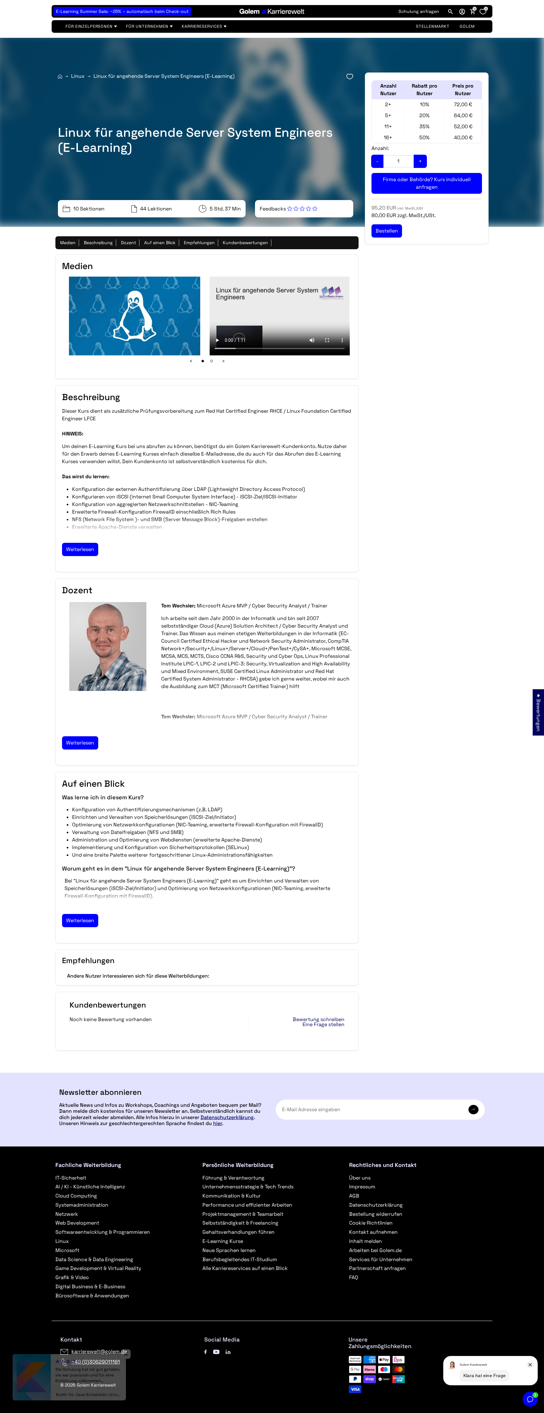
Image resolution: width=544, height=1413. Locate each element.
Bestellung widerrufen (375, 1214)
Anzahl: (380, 148)
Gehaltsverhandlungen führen (238, 1232)
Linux (77, 76)
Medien (68, 242)
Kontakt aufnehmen (373, 1232)
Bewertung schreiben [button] (318, 1019)
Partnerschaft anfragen (377, 1268)
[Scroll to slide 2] (211, 361)
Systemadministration (81, 1205)
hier (217, 1123)
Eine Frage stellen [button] (323, 1024)
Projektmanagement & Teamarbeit (242, 1214)
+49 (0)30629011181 (95, 1361)
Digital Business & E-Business (90, 1286)
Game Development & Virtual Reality (98, 1268)
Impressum (362, 1186)
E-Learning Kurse (222, 1241)
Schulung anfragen (419, 11)
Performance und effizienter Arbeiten (247, 1205)
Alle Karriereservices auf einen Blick (245, 1268)
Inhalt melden (365, 1241)
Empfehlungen (199, 242)
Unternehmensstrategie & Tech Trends (247, 1186)
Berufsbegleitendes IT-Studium (239, 1259)
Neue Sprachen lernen (229, 1250)
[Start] (60, 76)
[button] (462, 11)
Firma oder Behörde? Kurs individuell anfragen (427, 183)
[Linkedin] (228, 1351)
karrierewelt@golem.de (99, 1351)
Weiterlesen (80, 549)
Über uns (360, 1178)
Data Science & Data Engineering (94, 1259)
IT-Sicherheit (70, 1178)
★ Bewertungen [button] (538, 712)
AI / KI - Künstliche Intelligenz (90, 1186)
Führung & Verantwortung (233, 1178)
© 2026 (88, 1385)
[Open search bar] (450, 11)
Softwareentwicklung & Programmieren (102, 1232)
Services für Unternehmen (380, 1259)
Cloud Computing (76, 1195)
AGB (354, 1195)
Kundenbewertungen (245, 242)
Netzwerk (66, 1214)
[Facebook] (205, 1351)
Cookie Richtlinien (371, 1223)
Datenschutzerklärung (227, 1117)
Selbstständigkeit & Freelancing (240, 1223)
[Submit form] (473, 1109)
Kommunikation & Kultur (231, 1195)
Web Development (77, 1223)
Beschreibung (98, 242)
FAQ (353, 1277)
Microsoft (67, 1250)
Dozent (128, 242)
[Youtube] (216, 1351)
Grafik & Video (72, 1277)
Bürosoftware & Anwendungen (92, 1295)
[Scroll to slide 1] (202, 361)
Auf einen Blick (160, 242)
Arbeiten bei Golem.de (375, 1250)
